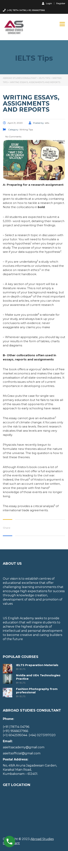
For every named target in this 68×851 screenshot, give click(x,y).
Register (60, 3)
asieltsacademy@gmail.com (23, 747)
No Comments (13, 136)
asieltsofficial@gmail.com (21, 753)
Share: (7, 527)
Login (49, 3)
